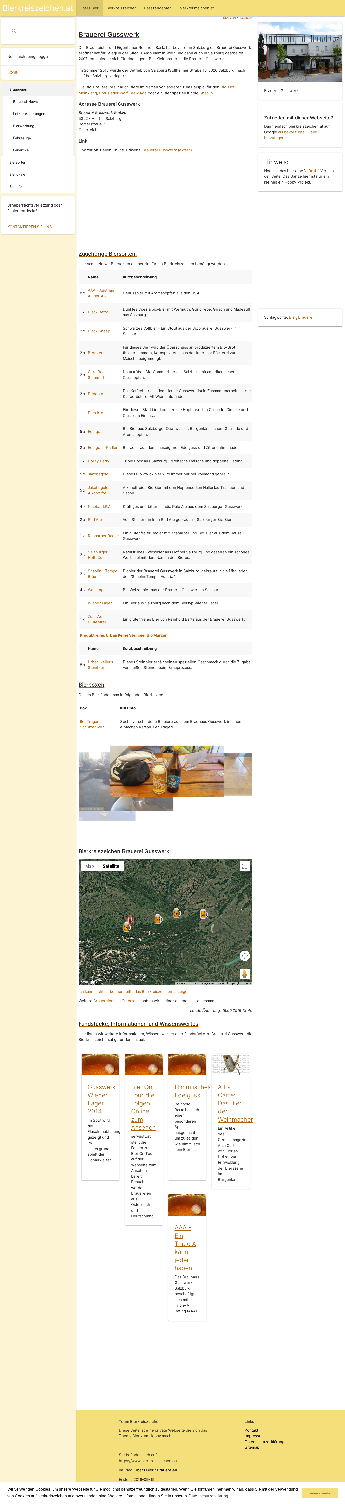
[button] (231, 1496)
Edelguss (96, 431)
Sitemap (252, 1447)
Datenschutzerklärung (264, 1441)
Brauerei (305, 317)
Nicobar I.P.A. (100, 506)
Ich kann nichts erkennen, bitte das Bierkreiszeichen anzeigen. (135, 991)
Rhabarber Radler (103, 535)
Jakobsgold (98, 474)
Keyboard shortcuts (187, 983)
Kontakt (251, 1430)
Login (13, 72)
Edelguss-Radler (103, 447)
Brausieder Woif (113, 92)
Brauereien (245, 18)
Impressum (255, 1435)
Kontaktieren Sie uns (29, 226)
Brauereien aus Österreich (117, 1000)
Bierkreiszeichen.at (38, 8)
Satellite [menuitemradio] (111, 866)
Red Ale (95, 519)
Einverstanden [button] (320, 1493)
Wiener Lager (100, 603)
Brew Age (138, 92)
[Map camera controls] (245, 956)
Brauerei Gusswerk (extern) (167, 150)
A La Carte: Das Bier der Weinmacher (235, 1103)
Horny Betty (98, 461)
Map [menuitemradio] (89, 866)
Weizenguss (99, 589)
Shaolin (206, 92)
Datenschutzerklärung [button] (208, 1496)
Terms (247, 983)
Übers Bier (229, 18)
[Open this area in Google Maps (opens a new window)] (88, 981)
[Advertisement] (165, 198)
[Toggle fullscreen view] (245, 866)
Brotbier (95, 352)
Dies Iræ (95, 412)
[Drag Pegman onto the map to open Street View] (245, 974)
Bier (292, 317)
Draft (312, 170)
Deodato (95, 393)
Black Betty (98, 312)
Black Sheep (99, 331)
